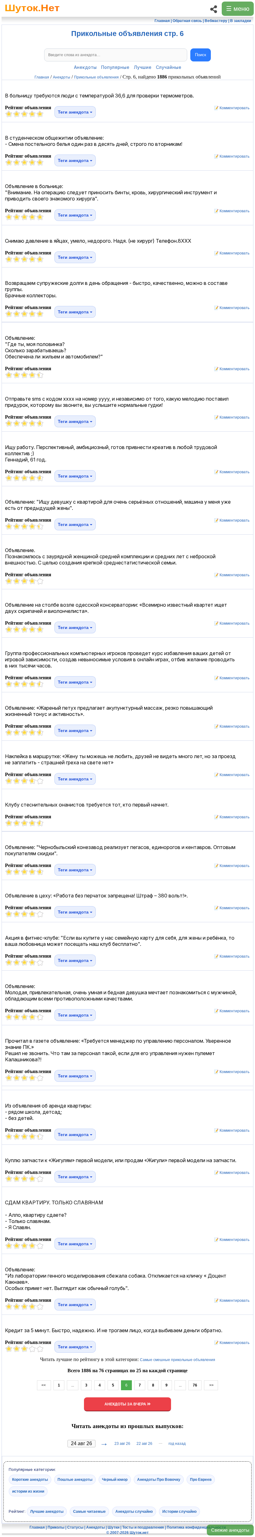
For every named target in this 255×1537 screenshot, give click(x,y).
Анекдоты (85, 67)
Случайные (168, 67)
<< (44, 1385)
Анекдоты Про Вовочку (158, 1479)
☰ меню (237, 8)
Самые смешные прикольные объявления (177, 1360)
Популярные (115, 67)
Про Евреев (200, 1479)
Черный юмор (115, 1479)
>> (211, 1385)
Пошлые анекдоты (75, 1479)
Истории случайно (179, 1511)
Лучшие (142, 67)
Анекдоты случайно (134, 1511)
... (72, 1385)
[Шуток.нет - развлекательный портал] (32, 14)
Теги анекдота (74, 112)
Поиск (200, 54)
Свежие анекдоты (230, 1530)
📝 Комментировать (230, 108)
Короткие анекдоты (30, 1479)
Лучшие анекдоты (46, 1511)
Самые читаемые (89, 1511)
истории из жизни (28, 1491)
